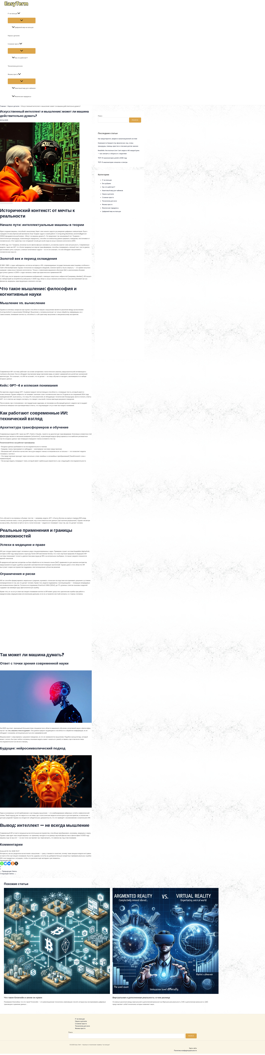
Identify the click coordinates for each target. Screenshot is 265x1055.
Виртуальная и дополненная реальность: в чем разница (141, 997)
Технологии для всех (15, 66)
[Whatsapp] (2, 863)
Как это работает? (21, 58)
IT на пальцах (12, 13)
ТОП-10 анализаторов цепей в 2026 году (112, 158)
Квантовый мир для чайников (25, 88)
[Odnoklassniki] (12, 863)
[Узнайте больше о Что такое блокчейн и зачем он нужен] (57, 993)
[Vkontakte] (9, 863)
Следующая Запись (8, 874)
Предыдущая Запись (8, 871)
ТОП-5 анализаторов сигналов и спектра (112, 162)
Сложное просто (13, 44)
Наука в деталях (14, 36)
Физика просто (13, 74)
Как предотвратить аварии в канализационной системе (117, 139)
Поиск (100, 116)
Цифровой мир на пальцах (24, 27)
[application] (18, 13)
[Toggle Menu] (22, 20)
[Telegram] (5, 863)
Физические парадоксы (23, 96)
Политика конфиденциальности (185, 1050)
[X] (16, 863)
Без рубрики (106, 183)
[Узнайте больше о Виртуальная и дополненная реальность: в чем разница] (166, 993)
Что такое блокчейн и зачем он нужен (23, 997)
